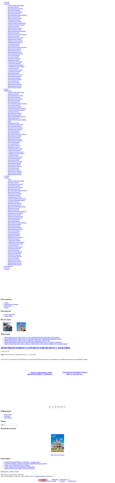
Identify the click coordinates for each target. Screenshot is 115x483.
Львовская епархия (14, 45)
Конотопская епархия (14, 39)
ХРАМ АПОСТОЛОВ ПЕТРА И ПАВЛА (17, 465)
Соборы (11, 471)
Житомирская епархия (15, 28)
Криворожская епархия (15, 42)
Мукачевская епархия (14, 49)
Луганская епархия (14, 44)
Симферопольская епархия (16, 66)
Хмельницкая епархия (15, 79)
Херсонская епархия (14, 78)
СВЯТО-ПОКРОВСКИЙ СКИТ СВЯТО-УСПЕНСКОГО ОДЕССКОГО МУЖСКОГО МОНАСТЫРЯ (35, 344)
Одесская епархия (13, 57)
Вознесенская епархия (15, 18)
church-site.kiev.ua (40, 476)
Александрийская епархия (16, 5)
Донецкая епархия (13, 26)
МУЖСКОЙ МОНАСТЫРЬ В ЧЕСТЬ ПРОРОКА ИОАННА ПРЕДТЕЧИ (27, 340)
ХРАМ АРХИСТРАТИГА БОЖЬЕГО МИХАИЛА (19, 467)
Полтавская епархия (14, 58)
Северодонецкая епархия (15, 65)
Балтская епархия (13, 7)
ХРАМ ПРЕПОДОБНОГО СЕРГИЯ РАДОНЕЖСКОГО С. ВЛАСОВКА (35, 348)
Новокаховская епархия (15, 53)
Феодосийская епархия (15, 74)
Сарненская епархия (14, 63)
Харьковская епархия (14, 76)
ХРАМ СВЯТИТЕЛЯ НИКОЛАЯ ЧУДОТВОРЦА (19, 468)
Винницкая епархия (14, 13)
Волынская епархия (14, 16)
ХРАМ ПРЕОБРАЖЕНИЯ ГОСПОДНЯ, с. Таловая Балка (22, 462)
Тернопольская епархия (15, 70)
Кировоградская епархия (15, 37)
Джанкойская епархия (14, 21)
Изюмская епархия (13, 33)
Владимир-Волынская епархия (17, 15)
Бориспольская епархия (15, 12)
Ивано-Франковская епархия (17, 31)
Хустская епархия (13, 81)
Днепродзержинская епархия (17, 23)
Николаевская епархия (15, 52)
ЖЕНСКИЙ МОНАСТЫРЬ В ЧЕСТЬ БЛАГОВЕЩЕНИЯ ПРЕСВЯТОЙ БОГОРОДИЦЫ (31, 337)
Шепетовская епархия (14, 87)
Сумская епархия (13, 68)
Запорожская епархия (14, 29)
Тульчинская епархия (14, 71)
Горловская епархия (14, 20)
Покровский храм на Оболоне (57, 454)
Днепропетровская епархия (16, 24)
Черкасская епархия (14, 82)
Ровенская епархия (13, 60)
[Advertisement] (55, 284)
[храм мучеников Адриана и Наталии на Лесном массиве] (7, 331)
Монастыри (4, 471)
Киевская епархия (13, 36)
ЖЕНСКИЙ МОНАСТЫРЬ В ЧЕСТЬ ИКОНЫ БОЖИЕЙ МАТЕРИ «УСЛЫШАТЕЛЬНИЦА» (33, 342)
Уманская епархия (13, 73)
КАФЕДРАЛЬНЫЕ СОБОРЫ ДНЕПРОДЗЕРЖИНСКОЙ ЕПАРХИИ (25, 463)
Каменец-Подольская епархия (17, 34)
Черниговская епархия (15, 84)
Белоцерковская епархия (15, 8)
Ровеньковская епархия (15, 61)
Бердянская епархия (14, 10)
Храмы (17, 471)
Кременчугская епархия (15, 41)
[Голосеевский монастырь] (21, 331)
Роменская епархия (14, 239)
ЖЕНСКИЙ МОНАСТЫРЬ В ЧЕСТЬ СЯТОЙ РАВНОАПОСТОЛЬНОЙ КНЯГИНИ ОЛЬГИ (33, 339)
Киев (9, 121)
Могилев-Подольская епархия (17, 47)
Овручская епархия (14, 55)
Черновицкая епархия (14, 86)
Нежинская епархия (14, 50)
